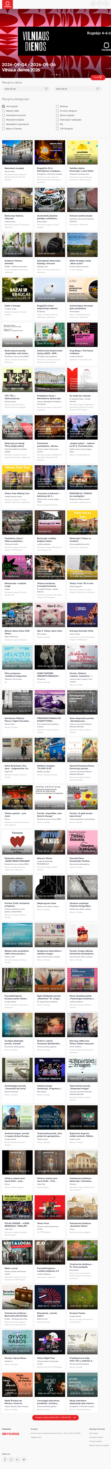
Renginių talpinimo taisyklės (99, 1445)
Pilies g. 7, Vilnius (62, 1433)
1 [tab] (51, 74)
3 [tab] (56, 74)
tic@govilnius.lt (36, 1437)
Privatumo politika (95, 1441)
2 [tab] (54, 74)
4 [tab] (59, 74)
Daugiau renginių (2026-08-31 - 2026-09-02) (53, 1417)
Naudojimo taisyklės (96, 1437)
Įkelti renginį (93, 1433)
